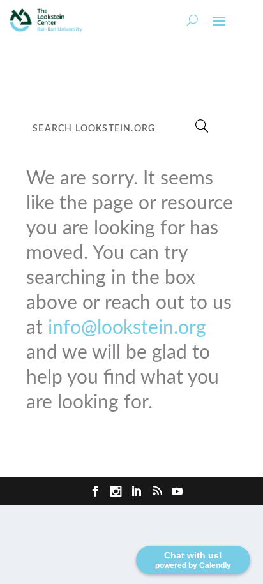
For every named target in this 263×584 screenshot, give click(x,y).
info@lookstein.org (127, 328)
